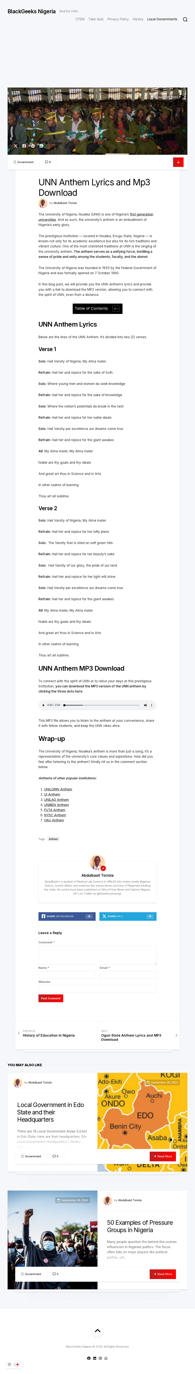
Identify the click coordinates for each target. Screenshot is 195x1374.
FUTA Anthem (54, 810)
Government (25, 162)
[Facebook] (89, 1358)
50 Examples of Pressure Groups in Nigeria (140, 1226)
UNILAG (50, 800)
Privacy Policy (118, 19)
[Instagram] (100, 1358)
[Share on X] (16, 146)
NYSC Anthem (55, 815)
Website (44, 982)
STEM (80, 19)
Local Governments (162, 19)
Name (43, 968)
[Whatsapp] (106, 1358)
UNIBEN (50, 805)
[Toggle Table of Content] (114, 309)
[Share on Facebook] (24, 146)
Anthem (65, 789)
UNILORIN (51, 789)
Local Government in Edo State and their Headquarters (50, 1112)
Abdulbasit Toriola (65, 203)
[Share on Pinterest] (32, 146)
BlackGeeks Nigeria (32, 11)
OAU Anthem (54, 820)
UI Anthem (52, 794)
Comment (46, 942)
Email (105, 968)
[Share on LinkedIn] (41, 146)
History (138, 19)
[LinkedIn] (94, 1358)
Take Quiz (96, 19)
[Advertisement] (97, 59)
